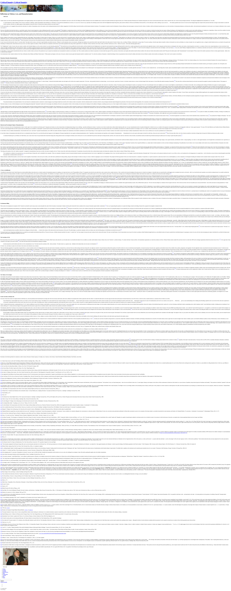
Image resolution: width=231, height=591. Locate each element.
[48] (1, 464)
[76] (1, 531)
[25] (1, 413)
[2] (1, 362)
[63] (1, 499)
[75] (1, 529)
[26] (1, 415)
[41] (1, 450)
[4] (1, 368)
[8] (1, 376)
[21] (1, 405)
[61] (1, 494)
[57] (1, 486)
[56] (1, 484)
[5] (1, 370)
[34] (1, 434)
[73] (1, 524)
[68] (1, 514)
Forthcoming (5, 574)
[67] (1, 511)
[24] (1, 411)
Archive (4, 575)
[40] (1, 448)
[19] (1, 400)
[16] (1, 394)
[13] (1, 388)
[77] (1, 533)
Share (4, 577)
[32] (1, 429)
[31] (1, 427)
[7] (1, 374)
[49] (1, 467)
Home (4, 568)
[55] (1, 482)
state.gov (31, 509)
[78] (1, 535)
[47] (1, 462)
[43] (1, 454)
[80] (1, 539)
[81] (1, 542)
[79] (1, 537)
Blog (4, 573)
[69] (1, 516)
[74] (1, 527)
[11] (1, 382)
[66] (1, 509)
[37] (1, 442)
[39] (1, 446)
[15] (1, 392)
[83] (1, 546)
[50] (1, 471)
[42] (1, 452)
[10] (1, 380)
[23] (1, 409)
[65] (1, 507)
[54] (1, 480)
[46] (1, 460)
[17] (1, 396)
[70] (1, 518)
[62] (1, 497)
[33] (1, 431)
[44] (1, 456)
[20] (1, 402)
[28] (1, 419)
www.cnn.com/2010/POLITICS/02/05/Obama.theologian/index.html (52, 533)
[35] (1, 436)
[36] (1, 438)
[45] (1, 458)
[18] (1, 398)
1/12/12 (8, 507)
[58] (1, 488)
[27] (1, 417)
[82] (1, 544)
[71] (1, 520)
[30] (1, 425)
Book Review (5, 572)
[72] (1, 522)
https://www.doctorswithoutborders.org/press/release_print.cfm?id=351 (173, 432)
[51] (1, 473)
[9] (1, 378)
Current (4, 570)
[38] (1, 444)
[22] (1, 407)
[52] (1, 475)
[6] (1, 372)
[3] (1, 366)
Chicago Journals (3, 582)
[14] (1, 390)
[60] (1, 492)
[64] (1, 504)
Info (3, 576)
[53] (1, 477)
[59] (1, 490)
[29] (1, 421)
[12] (1, 385)
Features (4, 571)
